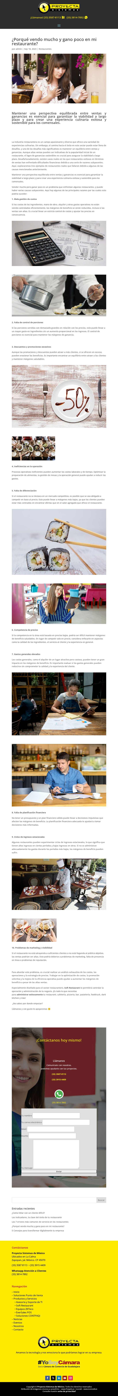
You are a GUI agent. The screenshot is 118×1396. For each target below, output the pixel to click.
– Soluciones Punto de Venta (27, 1295)
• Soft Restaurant (22, 1305)
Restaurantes (45, 49)
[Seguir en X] (53, 1378)
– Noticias (17, 1319)
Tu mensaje (27, 1168)
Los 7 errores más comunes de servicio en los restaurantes (40, 1221)
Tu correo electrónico (31, 1122)
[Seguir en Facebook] (47, 1378)
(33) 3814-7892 (75, 17)
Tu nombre (27, 1115)
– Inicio (15, 1291)
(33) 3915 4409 (37, 1265)
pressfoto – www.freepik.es (62, 1389)
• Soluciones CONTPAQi (26, 1315)
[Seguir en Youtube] (64, 1378)
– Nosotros (18, 1326)
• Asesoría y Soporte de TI (27, 1302)
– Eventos (17, 1322)
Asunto (25, 1135)
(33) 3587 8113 (19, 1265)
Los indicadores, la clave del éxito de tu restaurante (37, 1217)
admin (19, 49)
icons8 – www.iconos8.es (86, 1389)
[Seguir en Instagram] (70, 1378)
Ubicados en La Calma (24, 1256)
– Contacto (17, 1329)
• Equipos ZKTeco (22, 1309)
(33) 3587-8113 (52, 17)
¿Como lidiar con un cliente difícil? (28, 1213)
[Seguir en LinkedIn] (59, 1378)
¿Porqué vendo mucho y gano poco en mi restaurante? (38, 1226)
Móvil (24, 1129)
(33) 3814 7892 (59, 1102)
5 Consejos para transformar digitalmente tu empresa (38, 1230)
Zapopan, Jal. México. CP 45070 (28, 1260)
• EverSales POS (22, 1312)
